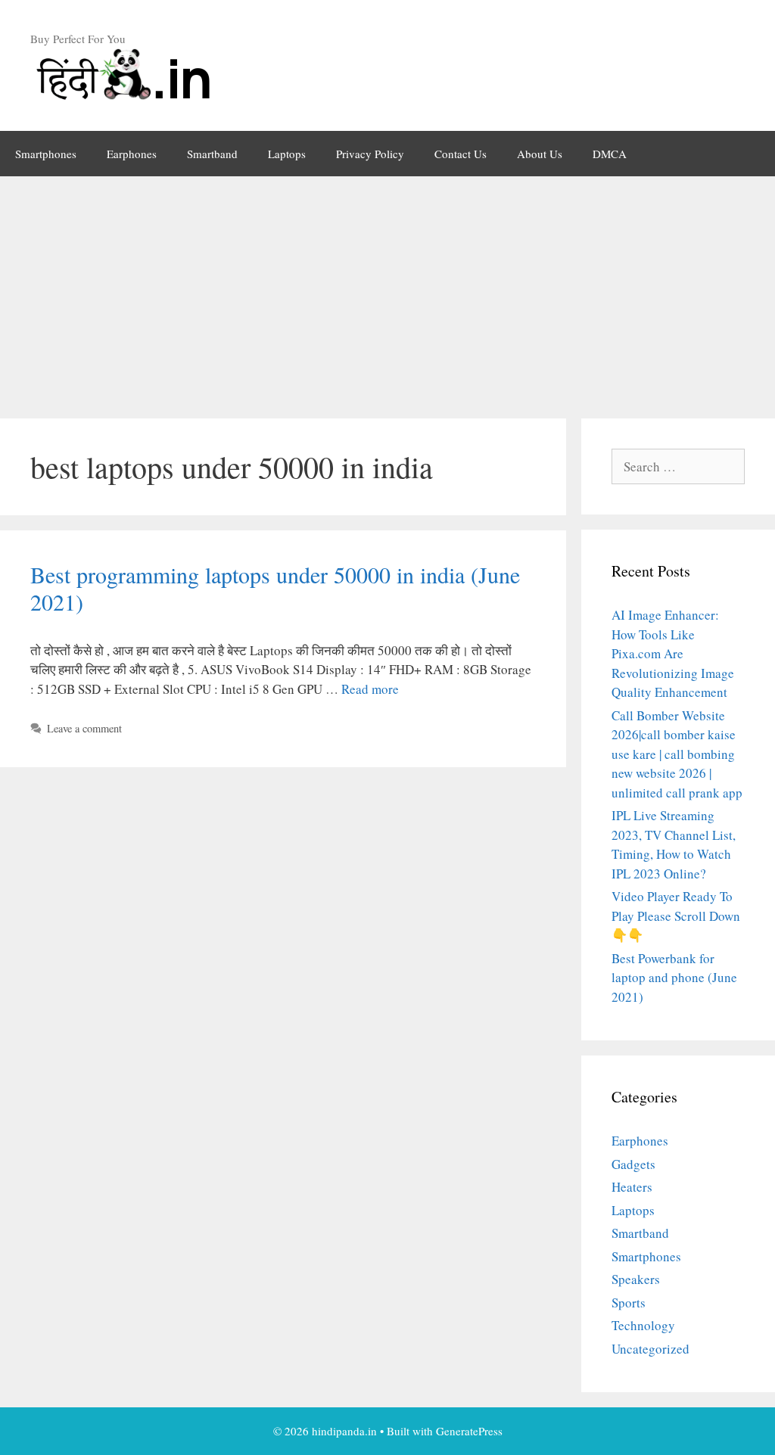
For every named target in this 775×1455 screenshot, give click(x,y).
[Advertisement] (387, 290)
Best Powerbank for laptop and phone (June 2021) (674, 978)
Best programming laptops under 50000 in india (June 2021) (275, 588)
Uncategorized (650, 1348)
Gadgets (633, 1164)
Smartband (212, 153)
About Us (539, 153)
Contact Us (460, 153)
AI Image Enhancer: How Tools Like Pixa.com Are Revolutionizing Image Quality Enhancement (673, 653)
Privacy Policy (370, 153)
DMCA (610, 153)
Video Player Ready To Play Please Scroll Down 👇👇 (676, 916)
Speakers (636, 1279)
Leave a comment (84, 728)
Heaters (632, 1186)
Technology (643, 1325)
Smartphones (45, 153)
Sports (629, 1302)
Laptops (287, 153)
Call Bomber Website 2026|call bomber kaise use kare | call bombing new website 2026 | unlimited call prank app (677, 754)
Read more (370, 689)
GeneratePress (469, 1430)
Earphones (132, 153)
